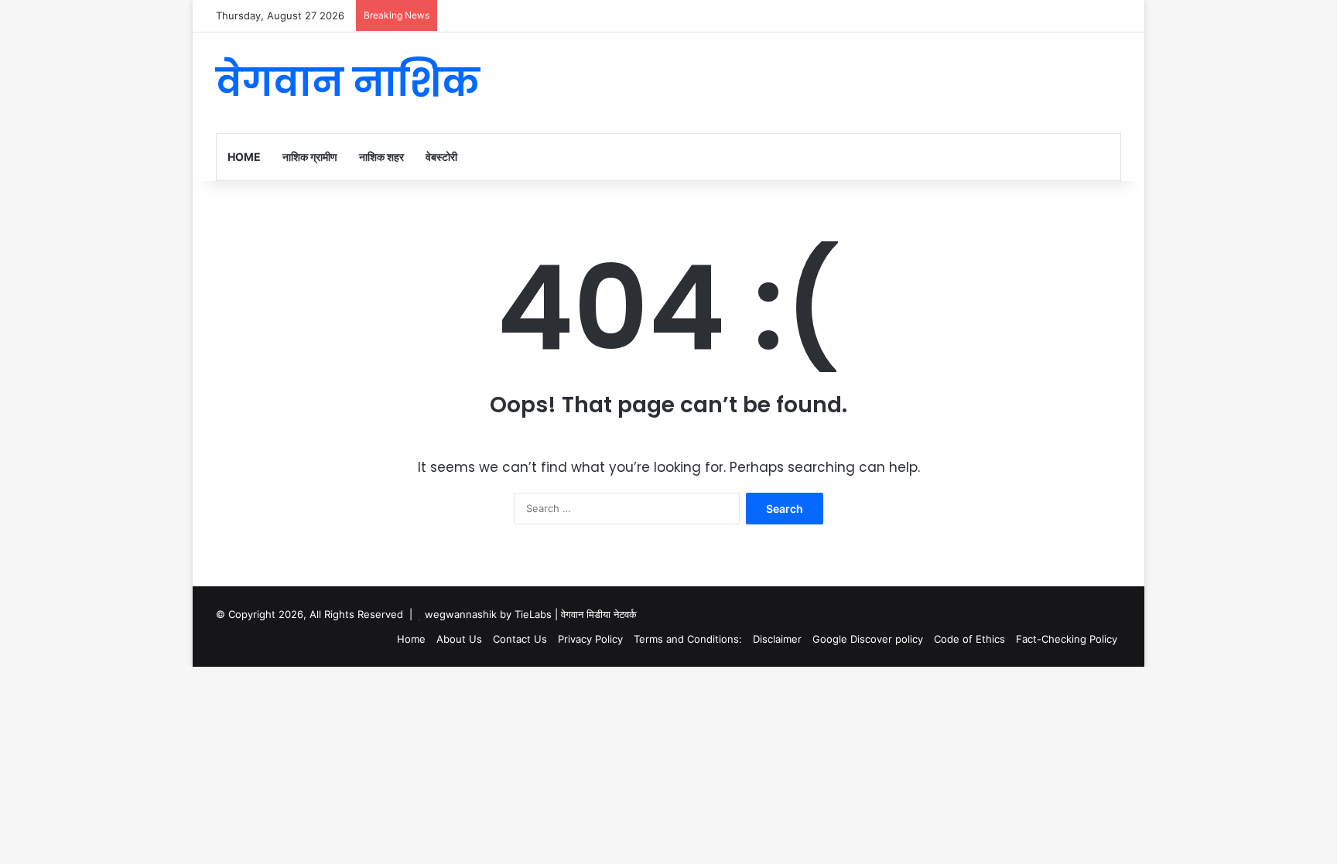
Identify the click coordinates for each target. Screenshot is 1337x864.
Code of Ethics (969, 639)
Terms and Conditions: (688, 639)
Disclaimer (777, 639)
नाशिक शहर (381, 156)
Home (244, 156)
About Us (459, 639)
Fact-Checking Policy (1066, 639)
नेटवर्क (625, 614)
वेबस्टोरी (441, 156)
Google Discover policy (867, 639)
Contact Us (520, 639)
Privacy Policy (590, 639)
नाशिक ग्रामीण (309, 156)
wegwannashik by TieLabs (488, 614)
